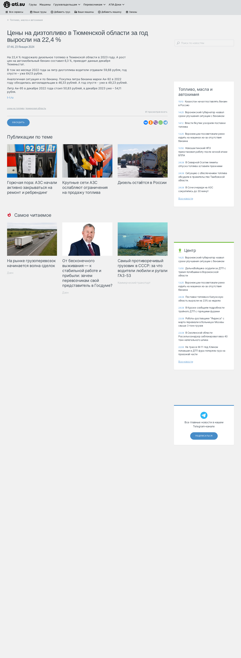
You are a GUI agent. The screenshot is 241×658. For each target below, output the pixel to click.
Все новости (185, 198)
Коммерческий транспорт (134, 282)
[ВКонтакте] (146, 122)
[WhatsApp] (160, 122)
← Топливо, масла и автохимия (25, 20)
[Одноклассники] (151, 122)
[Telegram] (165, 122)
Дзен (10, 272)
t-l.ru (10, 97)
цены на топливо (16, 108)
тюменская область (35, 108)
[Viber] (155, 122)
